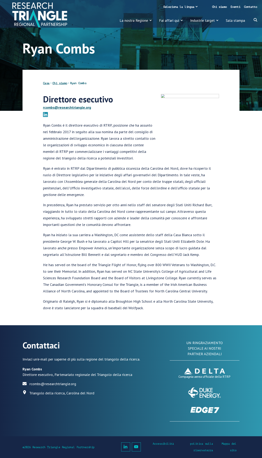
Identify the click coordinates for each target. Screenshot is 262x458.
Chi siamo (219, 6)
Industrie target (202, 20)
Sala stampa (235, 20)
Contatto (250, 6)
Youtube (136, 446)
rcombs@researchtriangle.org (67, 107)
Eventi (235, 6)
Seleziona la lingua (178, 6)
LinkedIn (125, 446)
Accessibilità (163, 443)
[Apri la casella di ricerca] (255, 19)
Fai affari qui (169, 20)
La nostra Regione (134, 20)
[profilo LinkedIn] (45, 115)
